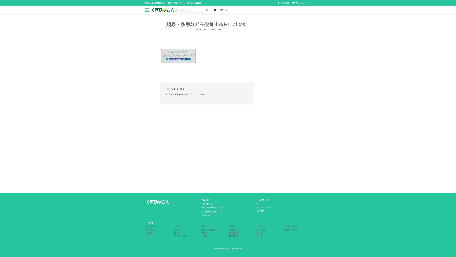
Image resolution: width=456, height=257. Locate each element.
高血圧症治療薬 (290, 226)
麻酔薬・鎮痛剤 (290, 229)
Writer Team (201, 29)
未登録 (204, 236)
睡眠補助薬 (233, 233)
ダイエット (151, 236)
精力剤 (259, 226)
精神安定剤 (261, 229)
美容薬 (259, 233)
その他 (149, 233)
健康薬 (176, 229)
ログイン (190, 94)
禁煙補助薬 (233, 236)
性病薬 (204, 233)
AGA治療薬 (150, 226)
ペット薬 (177, 226)
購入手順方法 (175, 3)
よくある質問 (193, 3)
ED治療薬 (150, 229)
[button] (148, 10)
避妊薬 (259, 236)
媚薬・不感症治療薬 (209, 229)
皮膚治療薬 (233, 229)
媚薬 (203, 226)
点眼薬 (232, 226)
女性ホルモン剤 (180, 236)
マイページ (263, 200)
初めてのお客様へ (154, 3)
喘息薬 (176, 233)
